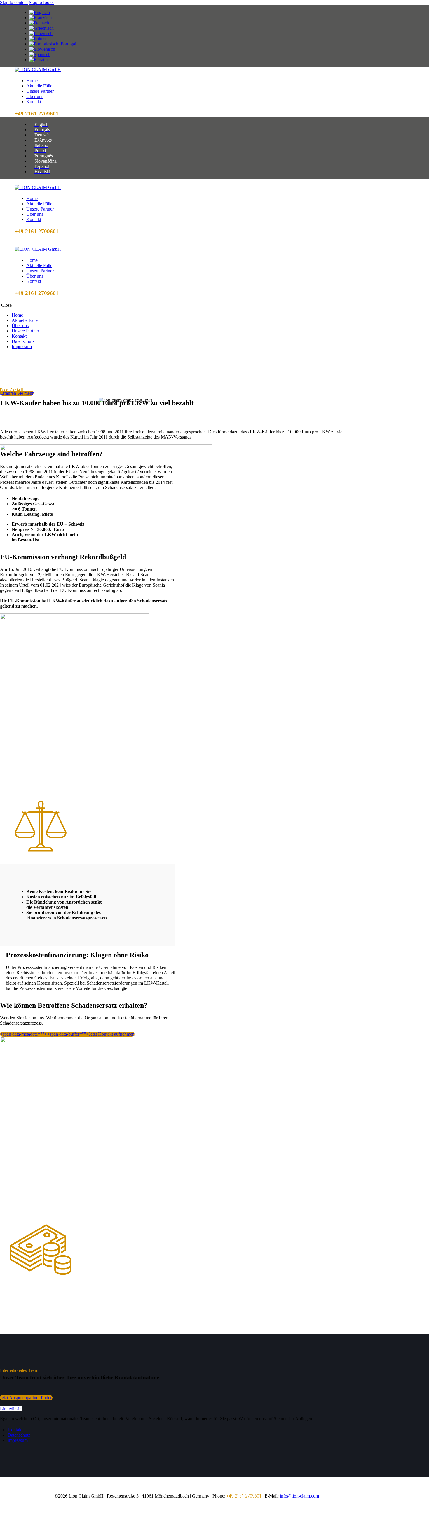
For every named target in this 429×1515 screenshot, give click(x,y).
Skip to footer (41, 2)
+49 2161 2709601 (243, 1496)
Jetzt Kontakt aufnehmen (67, 1034)
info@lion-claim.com (299, 1495)
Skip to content (14, 2)
